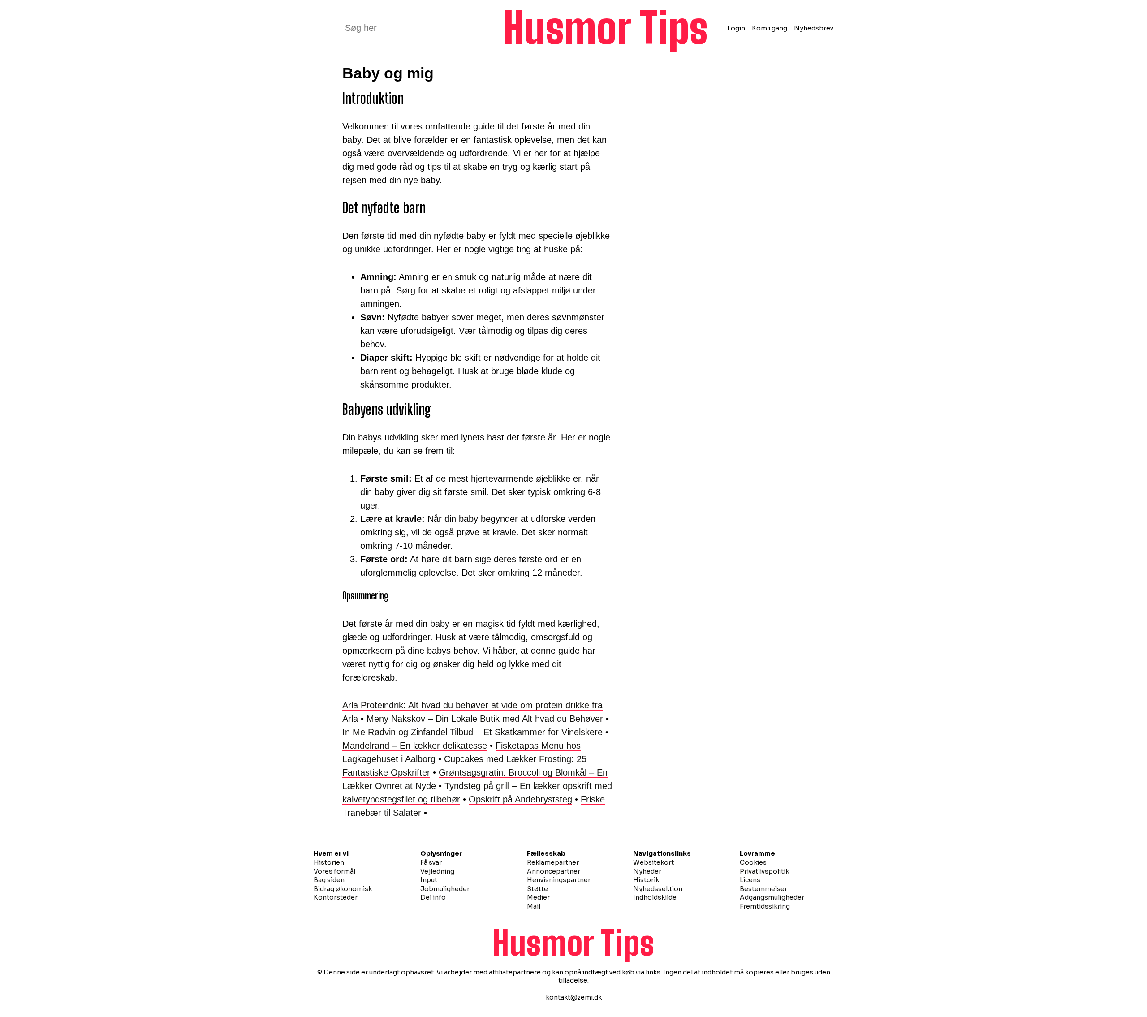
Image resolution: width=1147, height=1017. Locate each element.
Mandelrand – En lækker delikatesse (414, 745)
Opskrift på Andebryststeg (520, 799)
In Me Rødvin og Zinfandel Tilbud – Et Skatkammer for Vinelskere (472, 732)
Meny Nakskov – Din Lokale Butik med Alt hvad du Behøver (485, 719)
